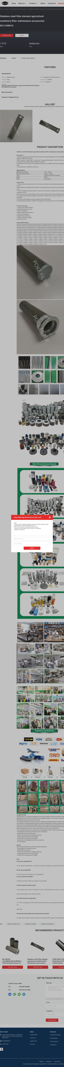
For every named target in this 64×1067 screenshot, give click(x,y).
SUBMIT (32, 548)
